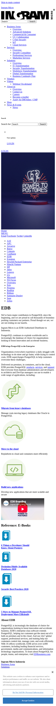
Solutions (11, 60)
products (30, 367)
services (39, 367)
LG (8, 275)
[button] (28, 5)
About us (11, 86)
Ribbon (10, 293)
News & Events (14, 105)
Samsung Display (15, 295)
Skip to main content (10, 2)
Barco (9, 248)
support (51, 367)
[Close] (52, 672)
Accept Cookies (28, 700)
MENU (4, 233)
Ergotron (11, 259)
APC (9, 243)
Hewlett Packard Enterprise (19, 261)
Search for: (6, 124)
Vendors (10, 79)
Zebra (9, 301)
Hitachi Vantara (14, 264)
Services (11, 47)
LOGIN (10, 143)
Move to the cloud (10, 449)
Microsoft (11, 277)
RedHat (10, 290)
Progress (11, 288)
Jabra (9, 269)
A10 (9, 241)
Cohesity (11, 251)
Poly (9, 285)
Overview (11, 282)
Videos (10, 81)
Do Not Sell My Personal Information (28, 692)
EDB (9, 256)
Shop (9, 102)
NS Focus (11, 280)
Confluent (11, 254)
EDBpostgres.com (42, 654)
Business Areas (14, 26)
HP (8, 267)
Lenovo (10, 272)
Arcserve (11, 246)
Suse (9, 298)
